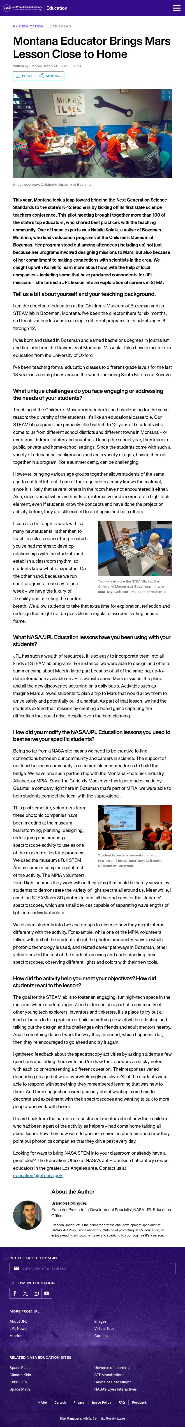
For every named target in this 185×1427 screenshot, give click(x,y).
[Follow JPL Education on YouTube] (46, 1293)
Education (56, 8)
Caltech (60, 1402)
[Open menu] (177, 8)
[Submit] (15, 1268)
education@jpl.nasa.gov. (38, 1175)
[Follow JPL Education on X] (25, 1293)
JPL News (17, 1328)
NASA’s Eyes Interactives (115, 1389)
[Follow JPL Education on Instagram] (36, 1293)
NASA (42, 1402)
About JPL (18, 1321)
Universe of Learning (112, 1367)
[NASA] (7, 8)
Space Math (19, 1389)
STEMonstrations (109, 1375)
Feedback (139, 1402)
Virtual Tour (104, 1328)
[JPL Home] (29, 8)
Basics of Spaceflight (112, 1382)
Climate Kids (20, 1375)
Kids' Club (18, 1382)
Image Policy (101, 1402)
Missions (16, 1335)
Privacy (79, 1402)
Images (100, 1321)
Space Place (19, 1367)
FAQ (122, 1402)
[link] (92, 133)
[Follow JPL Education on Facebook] (14, 1293)
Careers (101, 1335)
